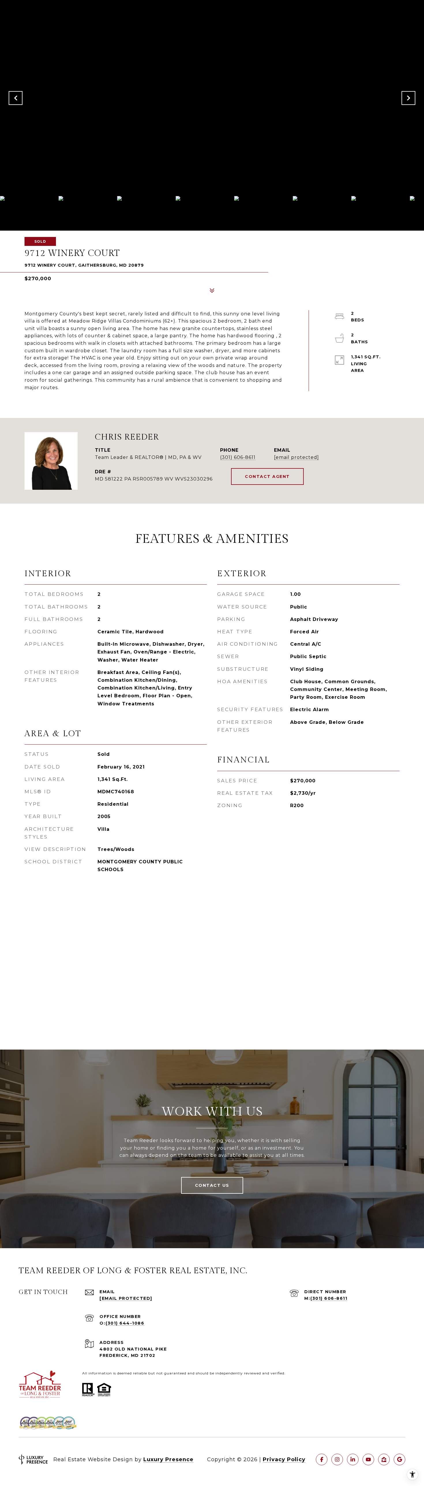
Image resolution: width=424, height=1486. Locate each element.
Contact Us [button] (212, 1185)
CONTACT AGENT (267, 476)
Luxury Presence (168, 1459)
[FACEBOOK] (321, 1459)
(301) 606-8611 (238, 457)
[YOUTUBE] (368, 1459)
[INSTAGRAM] (337, 1459)
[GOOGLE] (399, 1459)
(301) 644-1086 (125, 1323)
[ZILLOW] (384, 1459)
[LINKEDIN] (353, 1459)
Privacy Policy (284, 1459)
